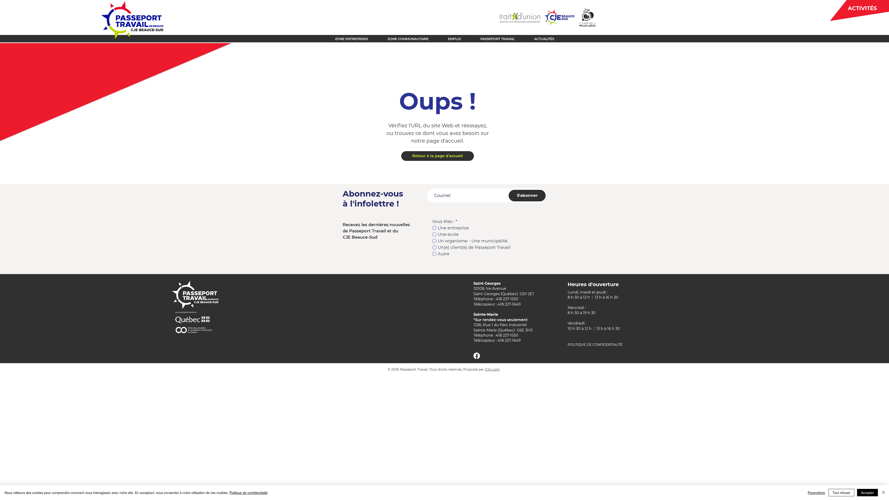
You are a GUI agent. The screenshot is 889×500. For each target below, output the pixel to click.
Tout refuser (841, 492)
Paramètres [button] (816, 492)
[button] (351, 38)
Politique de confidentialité (248, 492)
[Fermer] (883, 492)
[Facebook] (476, 356)
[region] (856, 11)
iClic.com (492, 369)
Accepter (867, 492)
